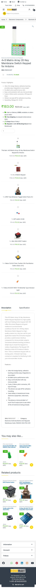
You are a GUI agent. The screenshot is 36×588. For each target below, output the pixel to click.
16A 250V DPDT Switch (19, 241)
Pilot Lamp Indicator (8, 444)
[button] (33, 26)
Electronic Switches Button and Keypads (12, 58)
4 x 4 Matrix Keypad (19, 175)
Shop (18, 5)
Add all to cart (19, 584)
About (13, 2)
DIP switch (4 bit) (19, 219)
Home (5, 2)
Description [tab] (6, 308)
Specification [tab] (24, 308)
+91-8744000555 (30, 5)
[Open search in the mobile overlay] (18, 13)
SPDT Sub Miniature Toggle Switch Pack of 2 (19, 197)
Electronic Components (16, 19)
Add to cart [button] (15, 464)
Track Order (8, 5)
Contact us (23, 2)
